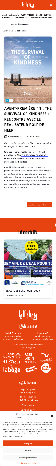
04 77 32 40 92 (28, 410)
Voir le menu (28, 405)
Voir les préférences (28, 457)
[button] (52, 415)
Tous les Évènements (19, 24)
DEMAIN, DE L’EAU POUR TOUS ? (22, 290)
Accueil (4, 15)
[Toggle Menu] (51, 5)
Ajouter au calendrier (37, 205)
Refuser (28, 450)
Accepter (28, 443)
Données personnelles (28, 463)
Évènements (14, 15)
